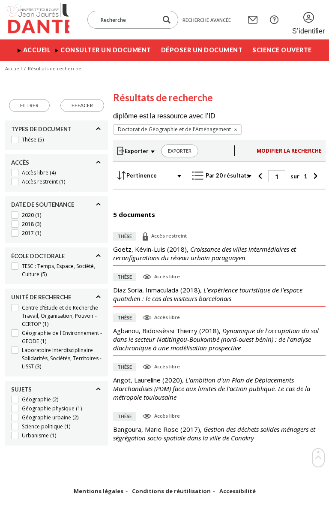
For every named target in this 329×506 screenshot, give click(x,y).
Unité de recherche (41, 297)
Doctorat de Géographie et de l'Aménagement (174, 129)
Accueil (37, 50)
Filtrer (29, 105)
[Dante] (37, 19)
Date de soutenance (42, 204)
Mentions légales (98, 491)
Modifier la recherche (289, 150)
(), (204, 253)
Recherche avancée (206, 20)
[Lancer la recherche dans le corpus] (167, 20)
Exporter (179, 151)
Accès (20, 162)
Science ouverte (282, 50)
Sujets (21, 389)
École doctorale (38, 256)
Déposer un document (202, 50)
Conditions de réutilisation (171, 491)
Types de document (41, 129)
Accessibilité (237, 491)
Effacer (82, 105)
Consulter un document (105, 50)
